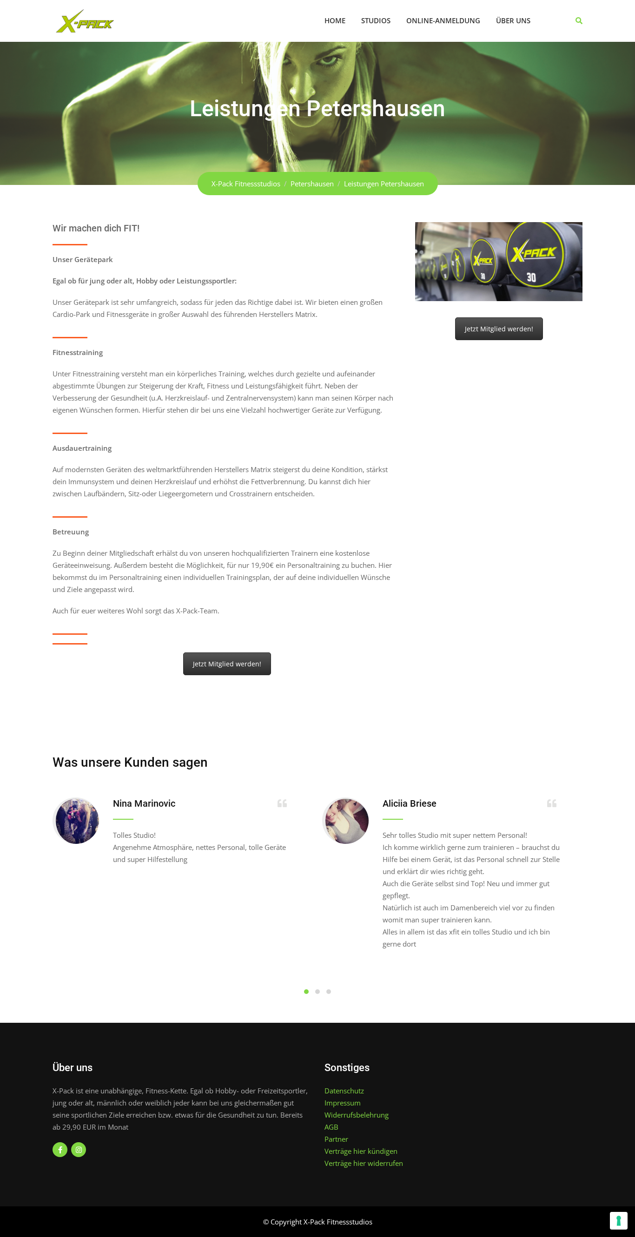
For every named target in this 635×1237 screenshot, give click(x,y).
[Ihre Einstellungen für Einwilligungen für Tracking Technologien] (619, 1221)
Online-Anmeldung (443, 20)
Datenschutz (344, 1090)
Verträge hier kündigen (360, 1151)
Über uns (513, 20)
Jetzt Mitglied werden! (227, 663)
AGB (331, 1127)
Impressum (342, 1102)
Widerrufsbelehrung (356, 1114)
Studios (375, 20)
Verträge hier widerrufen (363, 1163)
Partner (336, 1139)
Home (334, 20)
